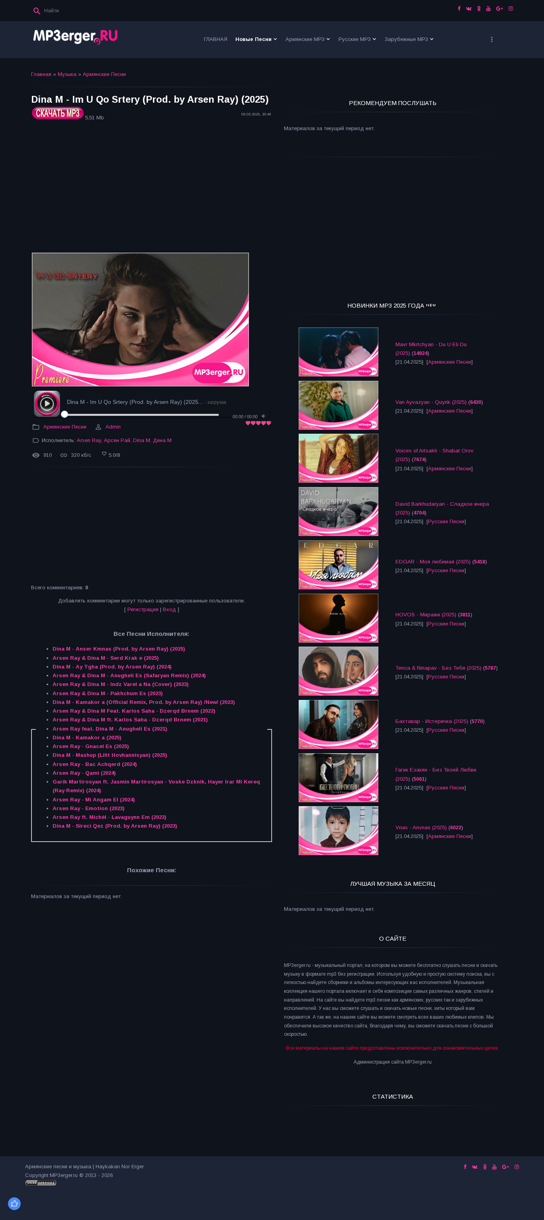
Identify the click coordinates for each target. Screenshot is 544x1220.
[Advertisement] (151, 188)
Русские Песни (446, 521)
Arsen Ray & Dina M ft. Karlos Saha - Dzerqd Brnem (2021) (130, 720)
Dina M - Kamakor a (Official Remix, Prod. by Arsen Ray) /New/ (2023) (144, 702)
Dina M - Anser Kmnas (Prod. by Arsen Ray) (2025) (119, 649)
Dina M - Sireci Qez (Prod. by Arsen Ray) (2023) (115, 826)
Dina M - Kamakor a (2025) (87, 738)
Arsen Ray (89, 440)
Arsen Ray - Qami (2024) (84, 773)
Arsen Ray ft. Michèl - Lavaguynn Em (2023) (109, 817)
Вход (169, 609)
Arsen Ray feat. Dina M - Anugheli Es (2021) (110, 729)
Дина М (162, 440)
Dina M (141, 440)
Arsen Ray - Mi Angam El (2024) (94, 800)
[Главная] (75, 39)
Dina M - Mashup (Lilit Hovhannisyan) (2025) (110, 755)
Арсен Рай (117, 440)
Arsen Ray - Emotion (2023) (89, 808)
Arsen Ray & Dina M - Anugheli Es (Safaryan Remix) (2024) (129, 675)
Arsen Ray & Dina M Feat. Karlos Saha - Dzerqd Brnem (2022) (134, 711)
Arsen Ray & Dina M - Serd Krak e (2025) (106, 658)
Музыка (67, 74)
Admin (113, 427)
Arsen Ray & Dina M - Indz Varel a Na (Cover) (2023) (121, 684)
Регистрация (143, 609)
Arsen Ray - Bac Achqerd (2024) (95, 764)
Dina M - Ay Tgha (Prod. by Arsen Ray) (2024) (112, 667)
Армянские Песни (104, 74)
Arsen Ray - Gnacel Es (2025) (91, 746)
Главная (41, 74)
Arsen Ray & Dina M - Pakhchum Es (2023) (108, 693)
